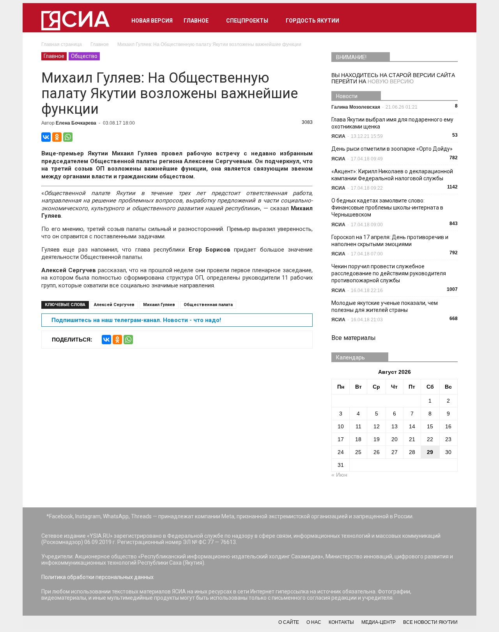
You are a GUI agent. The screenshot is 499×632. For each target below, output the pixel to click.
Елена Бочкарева (76, 123)
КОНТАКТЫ (341, 622)
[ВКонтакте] (46, 137)
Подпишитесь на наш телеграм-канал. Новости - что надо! (136, 320)
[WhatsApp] (68, 137)
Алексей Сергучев (114, 304)
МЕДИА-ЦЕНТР (378, 622)
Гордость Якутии (312, 21)
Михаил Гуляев (159, 304)
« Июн (339, 475)
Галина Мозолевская (355, 107)
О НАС (313, 622)
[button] (448, 20)
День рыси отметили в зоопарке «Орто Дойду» (392, 149)
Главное (196, 21)
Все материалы (353, 338)
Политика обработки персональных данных (97, 577)
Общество (84, 56)
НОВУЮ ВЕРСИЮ (391, 81)
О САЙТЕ (288, 622)
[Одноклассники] (57, 137)
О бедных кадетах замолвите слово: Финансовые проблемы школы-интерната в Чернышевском (387, 207)
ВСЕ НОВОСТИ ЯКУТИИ (430, 622)
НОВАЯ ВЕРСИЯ (152, 21)
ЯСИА (338, 136)
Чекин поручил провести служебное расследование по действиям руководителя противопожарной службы (388, 273)
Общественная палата (208, 304)
